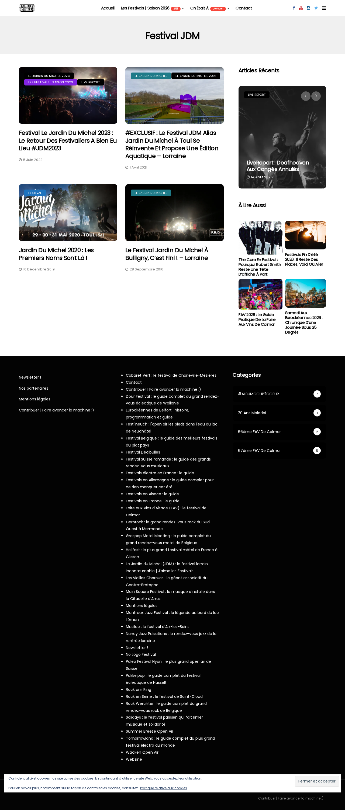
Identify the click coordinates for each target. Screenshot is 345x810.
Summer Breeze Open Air (149, 731)
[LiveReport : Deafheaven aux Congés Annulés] (282, 137)
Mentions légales (34, 399)
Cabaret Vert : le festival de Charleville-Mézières (171, 375)
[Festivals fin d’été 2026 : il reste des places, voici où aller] (305, 235)
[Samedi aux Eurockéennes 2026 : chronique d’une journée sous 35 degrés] (305, 293)
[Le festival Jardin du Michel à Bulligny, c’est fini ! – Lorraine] (174, 212)
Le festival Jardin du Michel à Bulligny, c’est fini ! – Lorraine (166, 254)
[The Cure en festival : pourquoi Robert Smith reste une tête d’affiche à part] (260, 238)
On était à (206, 8)
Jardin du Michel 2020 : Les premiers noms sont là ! (56, 254)
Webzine (134, 759)
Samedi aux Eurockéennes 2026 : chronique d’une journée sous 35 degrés (304, 322)
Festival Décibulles (143, 452)
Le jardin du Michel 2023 (49, 76)
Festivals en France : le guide (153, 501)
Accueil (108, 8)
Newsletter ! (30, 377)
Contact (244, 8)
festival (35, 193)
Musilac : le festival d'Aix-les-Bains (157, 626)
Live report (90, 82)
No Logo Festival (141, 654)
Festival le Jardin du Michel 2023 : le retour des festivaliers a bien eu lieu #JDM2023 (68, 140)
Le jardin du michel (151, 76)
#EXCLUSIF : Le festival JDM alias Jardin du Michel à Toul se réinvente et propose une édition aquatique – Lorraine (171, 144)
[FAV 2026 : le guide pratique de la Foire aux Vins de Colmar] (260, 294)
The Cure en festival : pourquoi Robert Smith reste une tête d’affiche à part (260, 267)
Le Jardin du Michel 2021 (195, 76)
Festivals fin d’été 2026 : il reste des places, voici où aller (304, 259)
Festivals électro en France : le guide (160, 473)
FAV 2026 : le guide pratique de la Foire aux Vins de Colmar (257, 319)
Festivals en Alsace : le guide (152, 494)
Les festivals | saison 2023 (50, 82)
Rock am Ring (138, 689)
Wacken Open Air (142, 752)
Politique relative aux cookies (163, 788)
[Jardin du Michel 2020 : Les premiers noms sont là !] (68, 212)
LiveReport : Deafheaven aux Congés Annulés (278, 166)
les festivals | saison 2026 (149, 8)
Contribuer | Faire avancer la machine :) (56, 410)
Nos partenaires (33, 388)
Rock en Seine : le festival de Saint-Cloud (164, 696)
